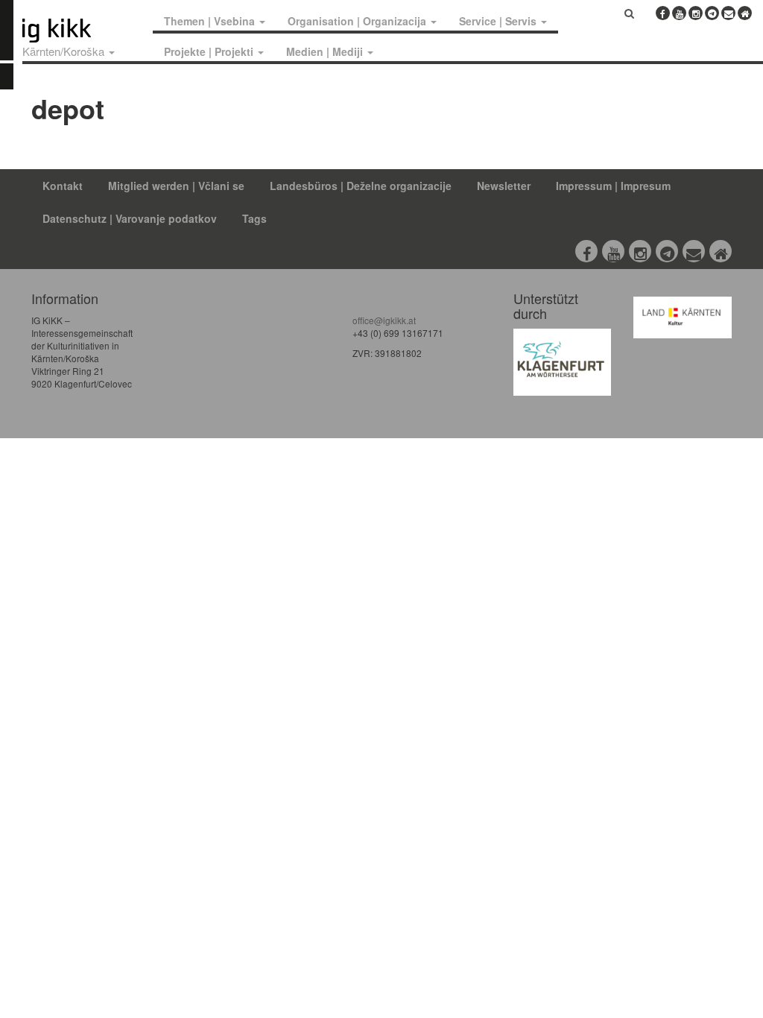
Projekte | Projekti (210, 51)
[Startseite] (84, 30)
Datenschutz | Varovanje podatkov (129, 218)
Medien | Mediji (326, 51)
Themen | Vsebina (211, 20)
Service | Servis (499, 20)
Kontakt (62, 185)
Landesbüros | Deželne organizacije (361, 185)
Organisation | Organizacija (358, 20)
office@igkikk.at (384, 320)
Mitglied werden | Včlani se (176, 185)
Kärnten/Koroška (64, 51)
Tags (254, 218)
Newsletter (504, 185)
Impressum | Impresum (613, 185)
